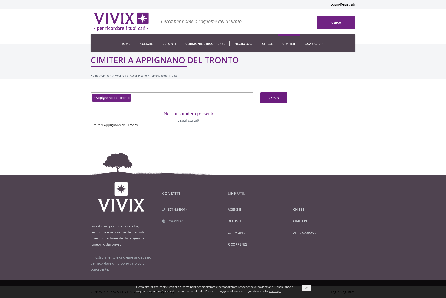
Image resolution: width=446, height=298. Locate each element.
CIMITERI (300, 221)
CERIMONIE (237, 232)
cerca (336, 22)
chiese (267, 44)
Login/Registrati (343, 4)
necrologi (244, 44)
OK (307, 288)
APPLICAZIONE (304, 232)
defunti (169, 44)
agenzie (146, 44)
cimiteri (289, 44)
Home (125, 44)
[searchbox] (133, 97)
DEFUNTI (234, 221)
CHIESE (298, 209)
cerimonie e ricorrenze (205, 44)
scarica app (315, 44)
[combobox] (172, 97)
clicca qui (275, 291)
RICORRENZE (238, 244)
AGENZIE (234, 209)
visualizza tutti (189, 120)
